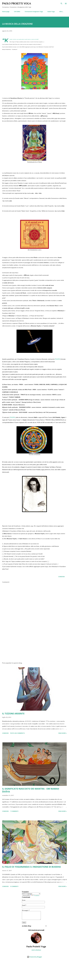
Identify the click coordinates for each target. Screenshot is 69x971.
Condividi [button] (61, 576)
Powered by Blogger (35, 957)
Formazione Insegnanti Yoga (34, 11)
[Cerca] (61, 3)
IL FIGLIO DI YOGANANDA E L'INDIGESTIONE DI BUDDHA (31, 866)
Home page (5, 11)
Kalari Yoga (51, 11)
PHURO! (57, 359)
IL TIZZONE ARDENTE (13, 713)
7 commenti (14, 811)
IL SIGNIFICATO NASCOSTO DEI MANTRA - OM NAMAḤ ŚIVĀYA (30, 790)
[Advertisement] (34, 643)
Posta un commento (17, 733)
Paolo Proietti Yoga (36, 946)
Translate (36, 895)
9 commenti (14, 886)
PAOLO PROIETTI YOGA (16, 3)
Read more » (62, 733)
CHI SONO (17, 11)
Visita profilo (36, 950)
